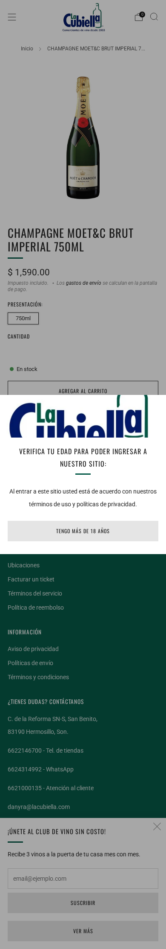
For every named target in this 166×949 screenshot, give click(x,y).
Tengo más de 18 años (83, 530)
